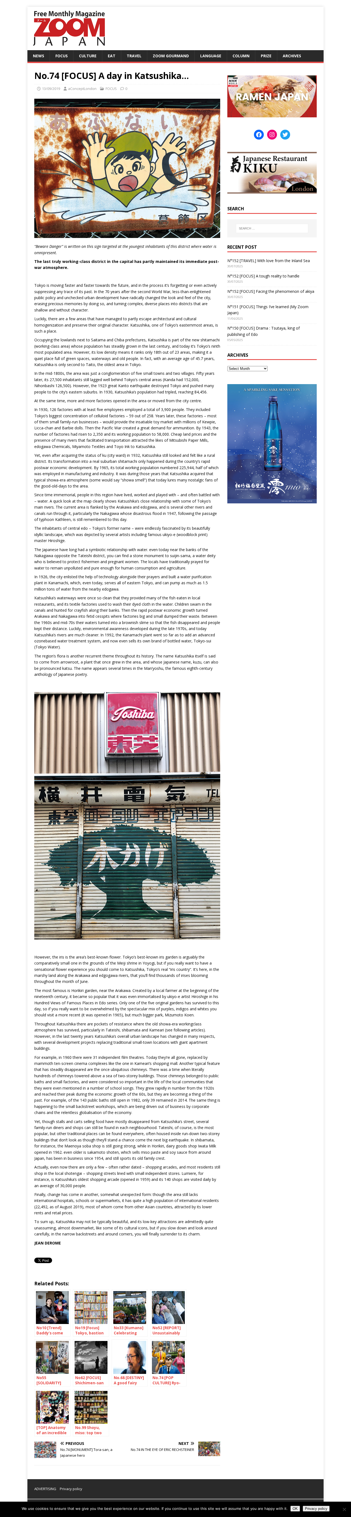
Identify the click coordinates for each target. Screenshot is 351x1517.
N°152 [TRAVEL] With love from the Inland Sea (268, 260)
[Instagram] (272, 135)
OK (295, 1509)
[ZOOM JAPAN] (68, 47)
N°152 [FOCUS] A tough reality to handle (263, 276)
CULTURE (88, 55)
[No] (344, 1509)
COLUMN (241, 55)
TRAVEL (134, 55)
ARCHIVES (292, 55)
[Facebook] (259, 135)
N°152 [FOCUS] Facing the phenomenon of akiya (270, 291)
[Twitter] (285, 135)
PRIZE (266, 55)
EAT (111, 55)
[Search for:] (272, 228)
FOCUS (61, 55)
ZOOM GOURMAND (171, 55)
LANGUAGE (210, 55)
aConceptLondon (82, 88)
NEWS (38, 55)
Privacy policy (71, 1488)
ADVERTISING (45, 1488)
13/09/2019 (51, 88)
